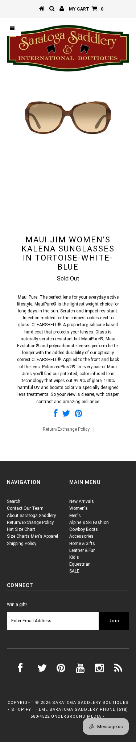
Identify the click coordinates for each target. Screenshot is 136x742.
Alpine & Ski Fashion (89, 522)
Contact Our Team (25, 508)
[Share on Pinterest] (78, 415)
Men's (75, 515)
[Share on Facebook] (55, 415)
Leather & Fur (82, 550)
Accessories (81, 536)
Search (13, 501)
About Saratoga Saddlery (31, 515)
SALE (74, 571)
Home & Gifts (82, 543)
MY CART (86, 9)
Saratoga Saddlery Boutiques (90, 702)
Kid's (74, 557)
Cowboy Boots (83, 529)
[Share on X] (66, 415)
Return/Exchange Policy (66, 429)
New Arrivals (81, 501)
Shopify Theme (29, 709)
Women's (78, 508)
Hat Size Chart (21, 529)
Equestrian (80, 564)
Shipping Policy (21, 543)
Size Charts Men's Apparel (32, 536)
